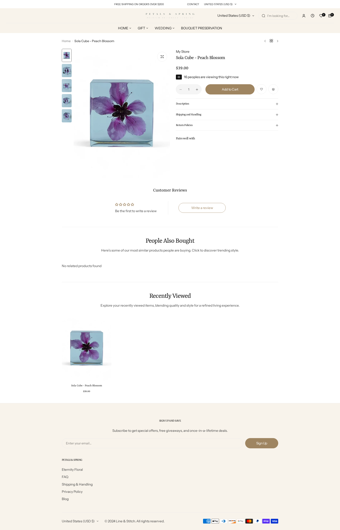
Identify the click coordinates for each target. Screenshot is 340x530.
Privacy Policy (72, 492)
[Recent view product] (312, 15)
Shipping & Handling (77, 484)
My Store (182, 52)
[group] (122, 113)
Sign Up (261, 443)
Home (66, 41)
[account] (303, 15)
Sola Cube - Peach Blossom (86, 385)
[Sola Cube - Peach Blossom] (87, 348)
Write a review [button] (202, 208)
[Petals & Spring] (170, 15)
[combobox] (278, 16)
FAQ (65, 477)
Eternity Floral (72, 470)
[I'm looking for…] (263, 16)
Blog (65, 499)
